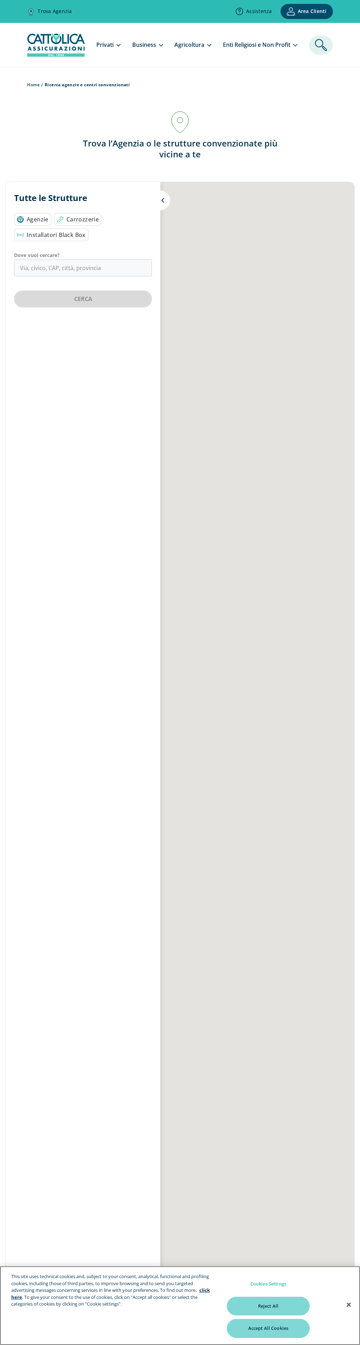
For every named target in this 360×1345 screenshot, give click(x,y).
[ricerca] (321, 45)
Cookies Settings (268, 1284)
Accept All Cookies (268, 1328)
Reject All (268, 1306)
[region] (180, 1305)
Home (33, 85)
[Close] (348, 1305)
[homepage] (56, 54)
